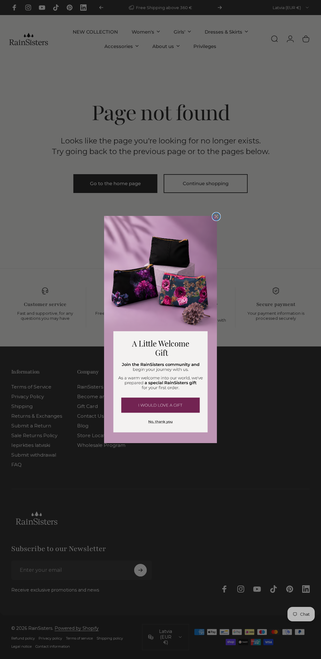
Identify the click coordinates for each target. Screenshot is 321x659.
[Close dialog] (216, 216)
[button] (160, 405)
